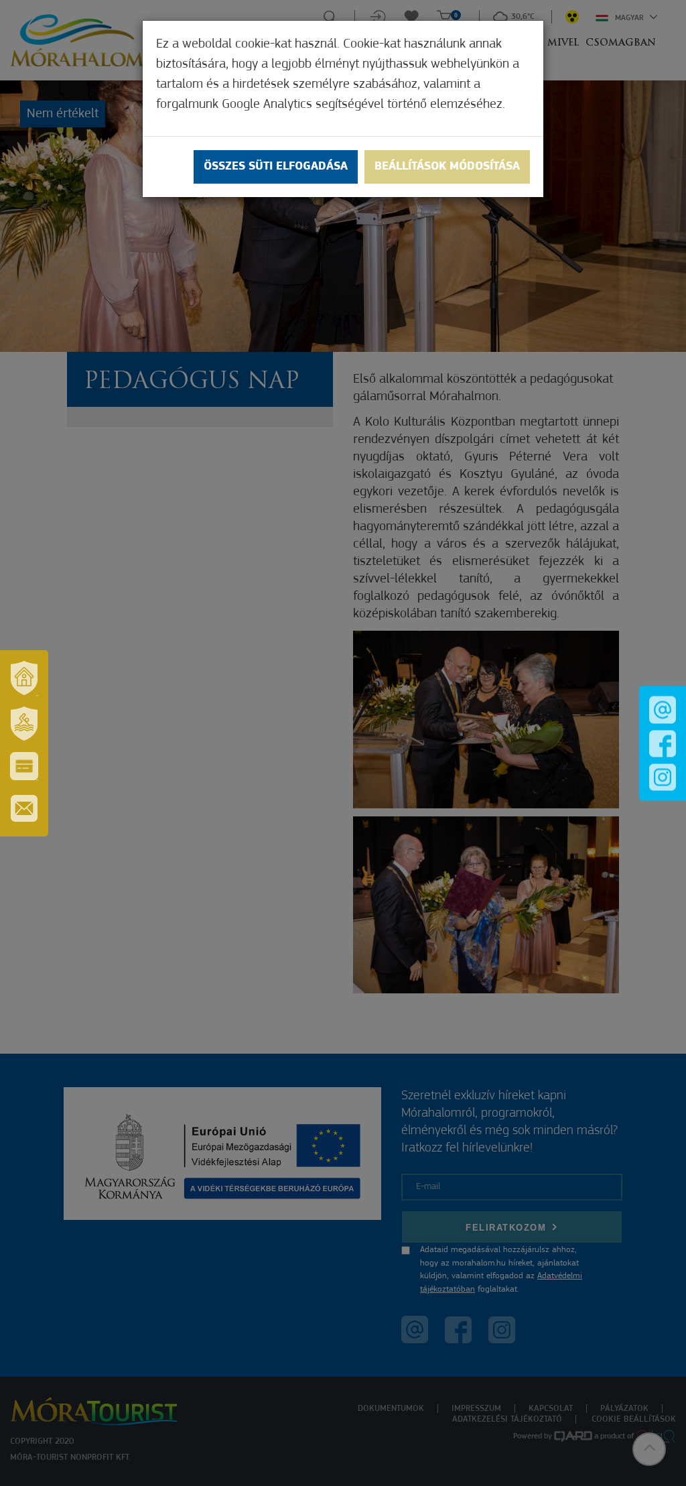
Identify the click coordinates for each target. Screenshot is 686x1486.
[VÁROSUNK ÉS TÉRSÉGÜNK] (24, 678)
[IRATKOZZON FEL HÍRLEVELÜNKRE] (24, 808)
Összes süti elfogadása (276, 167)
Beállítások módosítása (447, 167)
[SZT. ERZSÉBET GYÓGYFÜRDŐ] (24, 723)
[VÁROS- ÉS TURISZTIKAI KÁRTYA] (24, 766)
